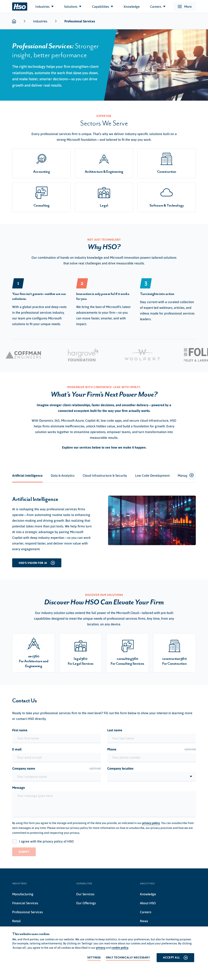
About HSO (148, 903)
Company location (120, 768)
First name (19, 730)
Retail (16, 921)
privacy (100, 947)
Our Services (85, 894)
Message (18, 787)
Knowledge (148, 894)
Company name (56, 768)
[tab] (27, 475)
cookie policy (120, 947)
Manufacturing (22, 894)
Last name (114, 730)
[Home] (19, 6)
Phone (151, 749)
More (188, 6)
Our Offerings (86, 903)
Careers (145, 912)
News (144, 921)
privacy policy (151, 823)
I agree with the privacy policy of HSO (46, 841)
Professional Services (27, 912)
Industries (40, 21)
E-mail (17, 749)
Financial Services (25, 903)
